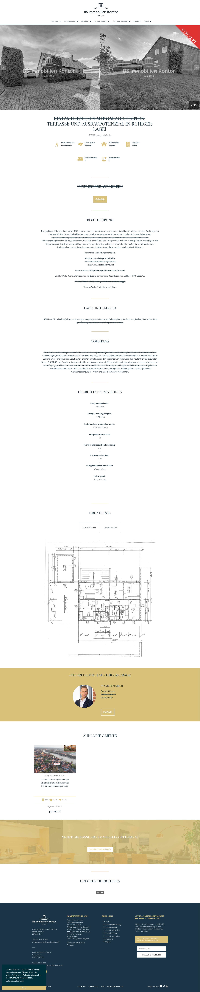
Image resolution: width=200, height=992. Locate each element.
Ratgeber (107, 942)
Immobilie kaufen (110, 927)
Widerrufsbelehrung (115, 986)
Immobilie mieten (110, 933)
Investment (100, 21)
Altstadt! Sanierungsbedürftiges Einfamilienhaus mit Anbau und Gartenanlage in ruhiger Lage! (55, 782)
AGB (102, 986)
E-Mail (100, 199)
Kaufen (54, 21)
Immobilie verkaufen (112, 930)
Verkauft (189, 36)
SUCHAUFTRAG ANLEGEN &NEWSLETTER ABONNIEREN (147, 939)
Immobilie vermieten (112, 936)
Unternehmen (120, 21)
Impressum (81, 986)
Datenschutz (93, 986)
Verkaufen (70, 21)
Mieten (85, 21)
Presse (137, 21)
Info (146, 21)
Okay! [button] (24, 988)
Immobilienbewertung (112, 924)
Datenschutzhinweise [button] (15, 981)
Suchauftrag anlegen (100, 849)
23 (195, 105)
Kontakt (107, 921)
